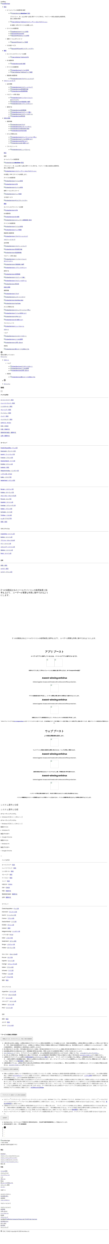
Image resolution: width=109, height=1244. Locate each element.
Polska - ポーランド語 (7, 492)
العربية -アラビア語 (6, 518)
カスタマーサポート (21, 336)
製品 (25, 13)
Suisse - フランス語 (6, 509)
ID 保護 (23, 64)
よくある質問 (19, 339)
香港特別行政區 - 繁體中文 (8, 432)
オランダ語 (13, 941)
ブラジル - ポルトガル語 (8, 540)
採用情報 (23, 110)
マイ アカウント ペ (9, 1053)
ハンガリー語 (16, 931)
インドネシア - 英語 (6, 419)
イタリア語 (9, 938)
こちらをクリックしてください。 (89, 1053)
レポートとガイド (26, 127)
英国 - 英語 (4, 522)
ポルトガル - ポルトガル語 (8, 496)
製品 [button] (5, 7)
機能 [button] (5, 51)
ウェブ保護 (24, 42)
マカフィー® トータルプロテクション (36, 22)
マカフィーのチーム (27, 114)
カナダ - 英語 (4, 569)
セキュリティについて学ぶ (28, 137)
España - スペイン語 (7, 502)
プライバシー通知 (42, 1057)
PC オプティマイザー (27, 49)
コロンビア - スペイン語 (8, 547)
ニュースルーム (25, 150)
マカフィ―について (27, 87)
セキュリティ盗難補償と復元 (23, 220)
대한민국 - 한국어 (6, 423)
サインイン (4, 357)
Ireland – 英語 (5, 467)
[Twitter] (5, 1128)
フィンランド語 (11, 915)
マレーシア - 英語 (6, 410)
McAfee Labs (25, 129)
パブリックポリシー (27, 104)
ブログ (23, 125)
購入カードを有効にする (22, 349)
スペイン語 (11, 961)
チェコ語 (16, 908)
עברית (11, 935)
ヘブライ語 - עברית (6, 474)
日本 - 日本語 (4, 426)
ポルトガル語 (13, 954)
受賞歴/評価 (24, 89)
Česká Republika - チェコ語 (9, 448)
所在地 (23, 116)
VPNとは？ (24, 141)
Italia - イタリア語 (6, 477)
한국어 (10, 884)
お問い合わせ (19, 342)
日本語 (8, 888)
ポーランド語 (11, 948)
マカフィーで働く (26, 112)
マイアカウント (17, 1075)
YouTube (24, 131)
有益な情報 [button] (7, 118)
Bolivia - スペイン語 (6, 537)
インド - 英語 (4, 416)
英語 (13, 865)
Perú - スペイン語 (6, 553)
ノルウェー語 (11, 944)
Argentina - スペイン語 (8, 534)
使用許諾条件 (29, 1057)
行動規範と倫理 (25, 102)
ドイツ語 (13, 922)
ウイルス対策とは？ (27, 139)
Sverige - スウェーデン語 (8, 505)
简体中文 (8, 891)
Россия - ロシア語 (6, 499)
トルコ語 (10, 974)
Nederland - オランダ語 (8, 480)
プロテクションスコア (27, 79)
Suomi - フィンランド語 (8, 454)
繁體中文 (14, 894)
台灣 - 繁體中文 (5, 436)
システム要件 (88, 1075)
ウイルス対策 (24, 32)
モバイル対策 (25, 36)
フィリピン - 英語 (6, 413)
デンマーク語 (13, 912)
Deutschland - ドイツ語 (8, 461)
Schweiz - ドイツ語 (6, 512)
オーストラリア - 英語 (7, 400)
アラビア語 (9, 977)
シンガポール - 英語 (6, 406)
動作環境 (20, 1061)
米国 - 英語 (4, 565)
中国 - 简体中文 (5, 429)
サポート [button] (6, 329)
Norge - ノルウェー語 (7, 489)
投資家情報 (24, 91)
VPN (22, 34)
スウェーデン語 (12, 964)
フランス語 (11, 918)
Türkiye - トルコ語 (6, 515)
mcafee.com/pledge (37, 1087)
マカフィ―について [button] (9, 81)
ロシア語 (10, 957)
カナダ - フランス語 (6, 572)
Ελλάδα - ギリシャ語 (7, 464)
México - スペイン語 (7, 550)
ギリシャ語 (11, 925)
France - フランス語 (7, 458)
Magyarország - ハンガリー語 (10, 471)
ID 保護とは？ (25, 143)
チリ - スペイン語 (6, 544)
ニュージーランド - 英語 (8, 403)
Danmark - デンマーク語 (8, 451)
